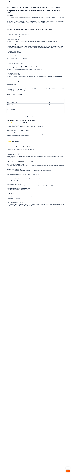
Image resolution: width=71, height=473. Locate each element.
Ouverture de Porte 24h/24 (27, 1)
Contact (68, 470)
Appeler (68, 467)
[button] (32, 2)
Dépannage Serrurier (49, 1)
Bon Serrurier (10, 2)
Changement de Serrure (38, 1)
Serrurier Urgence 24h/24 (59, 1)
